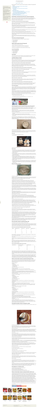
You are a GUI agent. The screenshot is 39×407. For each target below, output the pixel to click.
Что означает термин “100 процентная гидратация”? (17, 369)
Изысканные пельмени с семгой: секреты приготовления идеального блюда (7, 8)
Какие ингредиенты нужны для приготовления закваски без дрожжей (20, 8)
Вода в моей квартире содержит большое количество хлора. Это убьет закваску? (20, 370)
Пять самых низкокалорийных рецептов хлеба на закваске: (19, 12)
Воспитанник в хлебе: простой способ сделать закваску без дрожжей (20, 6)
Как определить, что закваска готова (16, 14)
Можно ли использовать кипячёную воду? (16, 368)
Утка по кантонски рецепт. (6, 9)
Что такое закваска (15, 7)
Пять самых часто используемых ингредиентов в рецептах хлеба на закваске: (21, 11)
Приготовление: (15, 9)
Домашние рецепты (19, 1)
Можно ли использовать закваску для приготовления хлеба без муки (20, 15)
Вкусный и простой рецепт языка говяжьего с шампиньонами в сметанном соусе (6, 11)
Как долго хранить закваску (16, 10)
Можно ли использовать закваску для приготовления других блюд (20, 13)
